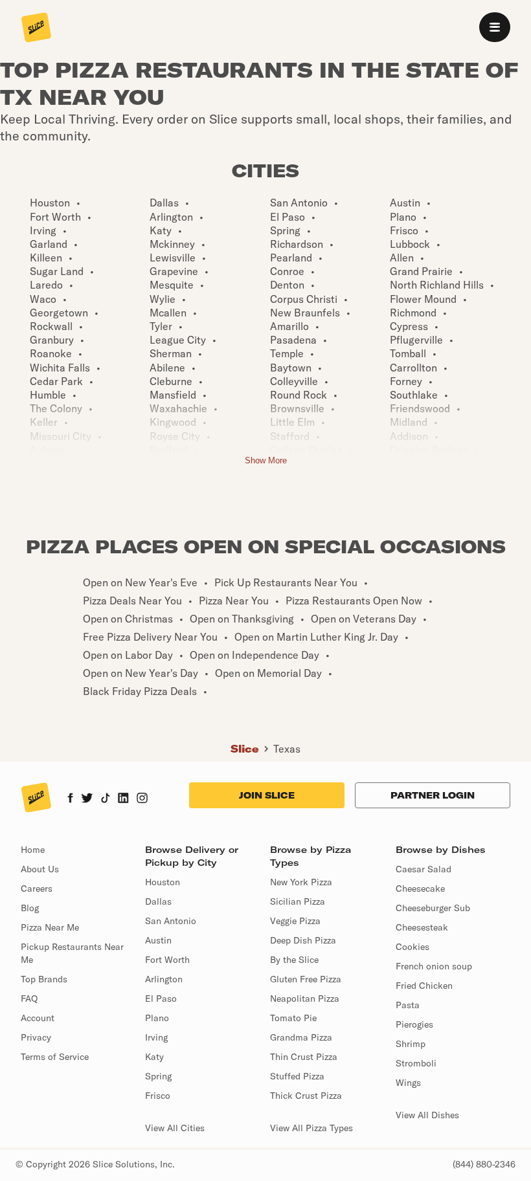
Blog (30, 908)
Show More (266, 460)
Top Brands (44, 979)
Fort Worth (167, 960)
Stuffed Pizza (297, 1076)
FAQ (29, 998)
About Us (40, 869)
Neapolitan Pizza (304, 998)
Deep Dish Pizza (303, 940)
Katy (154, 1057)
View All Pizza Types (311, 1128)
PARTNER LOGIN (432, 795)
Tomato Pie (293, 1018)
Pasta (408, 1005)
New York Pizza (301, 882)
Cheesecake (420, 888)
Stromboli (416, 1063)
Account (37, 1018)
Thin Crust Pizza (303, 1057)
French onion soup (434, 966)
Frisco (157, 1095)
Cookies (412, 947)
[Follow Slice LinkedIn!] (123, 799)
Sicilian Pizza (297, 901)
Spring (158, 1076)
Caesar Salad (423, 869)
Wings (408, 1082)
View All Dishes (427, 1115)
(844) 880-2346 (484, 1164)
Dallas (158, 901)
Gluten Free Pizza (305, 979)
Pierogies (414, 1024)
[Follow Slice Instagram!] (142, 799)
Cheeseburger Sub (433, 908)
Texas (286, 748)
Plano (157, 1018)
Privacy (36, 1037)
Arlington (164, 979)
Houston (162, 882)
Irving (156, 1037)
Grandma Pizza (301, 1037)
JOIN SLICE (267, 795)
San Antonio (170, 921)
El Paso (161, 998)
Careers (36, 888)
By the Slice (294, 960)
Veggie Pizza (295, 921)
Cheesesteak (422, 927)
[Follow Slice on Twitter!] (87, 799)
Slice (245, 748)
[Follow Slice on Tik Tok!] (105, 799)
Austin (158, 940)
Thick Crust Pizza (306, 1095)
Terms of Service (55, 1057)
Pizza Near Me (50, 927)
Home (33, 849)
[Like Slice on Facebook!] (70, 799)
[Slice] (36, 28)
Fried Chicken (424, 985)
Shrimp (410, 1044)
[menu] (494, 27)
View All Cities (175, 1128)
